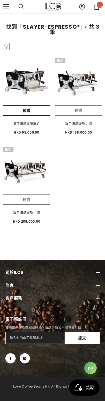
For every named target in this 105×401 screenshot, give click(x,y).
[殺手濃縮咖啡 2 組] (78, 81)
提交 (82, 338)
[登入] (82, 6)
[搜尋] (21, 6)
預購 (26, 110)
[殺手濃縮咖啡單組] (26, 81)
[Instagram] (25, 358)
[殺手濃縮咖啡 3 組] (26, 170)
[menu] (6, 6)
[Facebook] (10, 358)
